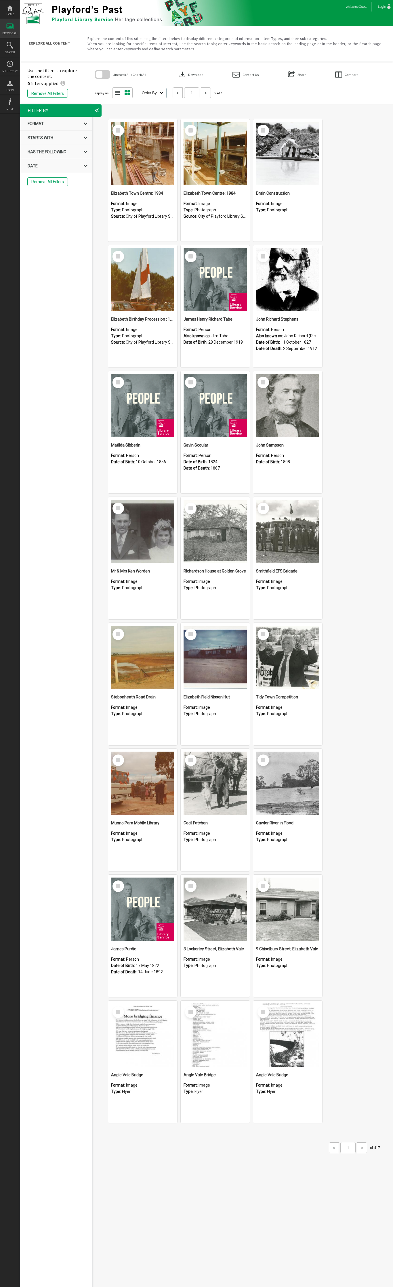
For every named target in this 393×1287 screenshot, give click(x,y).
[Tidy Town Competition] (287, 657)
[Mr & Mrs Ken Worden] (142, 531)
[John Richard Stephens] (287, 279)
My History (10, 71)
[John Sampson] (287, 405)
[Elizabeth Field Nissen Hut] (215, 657)
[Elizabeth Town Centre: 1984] (142, 153)
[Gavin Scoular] (215, 405)
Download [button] (190, 74)
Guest (363, 6)
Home (10, 14)
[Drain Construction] (287, 153)
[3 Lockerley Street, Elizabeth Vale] (215, 909)
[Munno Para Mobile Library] (142, 783)
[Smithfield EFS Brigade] (287, 531)
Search (10, 52)
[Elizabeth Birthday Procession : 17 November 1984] (142, 279)
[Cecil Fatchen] (215, 783)
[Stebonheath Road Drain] (142, 657)
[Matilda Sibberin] (142, 405)
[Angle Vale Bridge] (142, 1035)
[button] (246, 74)
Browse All (10, 33)
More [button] (10, 109)
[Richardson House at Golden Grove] (215, 531)
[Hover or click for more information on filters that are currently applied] (62, 83)
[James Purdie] (142, 909)
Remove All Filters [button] (47, 93)
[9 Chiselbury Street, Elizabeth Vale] (287, 909)
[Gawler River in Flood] (287, 783)
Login (10, 90)
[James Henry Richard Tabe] (215, 279)
